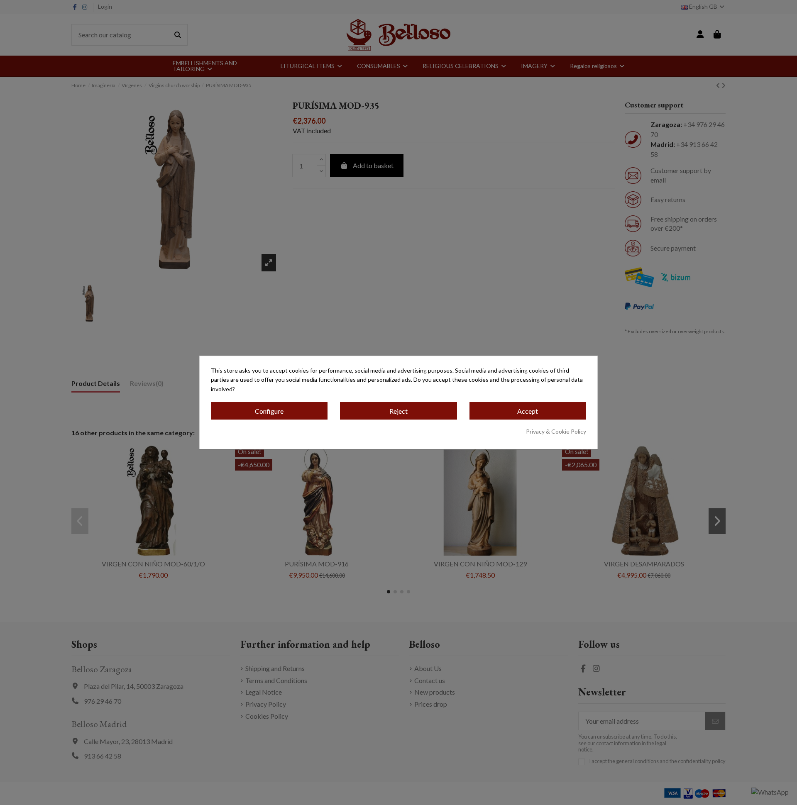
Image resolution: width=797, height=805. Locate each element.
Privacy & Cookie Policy (556, 431)
